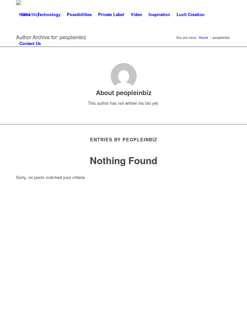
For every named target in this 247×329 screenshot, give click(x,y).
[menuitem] (25, 14)
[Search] (49, 43)
